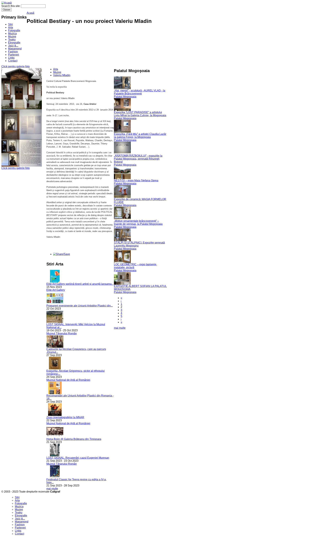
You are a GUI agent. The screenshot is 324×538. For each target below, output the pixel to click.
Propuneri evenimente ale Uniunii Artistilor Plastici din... (79, 305)
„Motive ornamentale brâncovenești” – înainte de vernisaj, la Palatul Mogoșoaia (138, 222)
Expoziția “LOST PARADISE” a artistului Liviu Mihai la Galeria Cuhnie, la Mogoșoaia (140, 114)
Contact (12, 60)
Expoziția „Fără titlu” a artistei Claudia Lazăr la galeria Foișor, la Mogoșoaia (140, 135)
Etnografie (14, 42)
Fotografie (14, 30)
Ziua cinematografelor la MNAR (65, 417)
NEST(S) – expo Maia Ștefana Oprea (136, 180)
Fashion (13, 51)
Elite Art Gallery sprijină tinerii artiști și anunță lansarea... (80, 283)
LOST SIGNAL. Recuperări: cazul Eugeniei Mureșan (77, 457)
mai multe (52, 488)
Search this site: (11, 6)
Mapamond (15, 48)
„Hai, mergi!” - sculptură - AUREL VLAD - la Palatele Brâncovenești (139, 92)
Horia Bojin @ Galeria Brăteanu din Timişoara (73, 439)
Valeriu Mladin (61, 75)
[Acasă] (6, 2)
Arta (10, 27)
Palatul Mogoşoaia (125, 96)
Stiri (10, 24)
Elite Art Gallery (55, 290)
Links (11, 57)
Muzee (12, 36)
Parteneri (13, 54)
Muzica (12, 33)
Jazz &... (13, 45)
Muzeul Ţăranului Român (61, 333)
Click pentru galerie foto (15, 66)
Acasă (30, 12)
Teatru (12, 39)
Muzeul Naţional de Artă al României (68, 379)
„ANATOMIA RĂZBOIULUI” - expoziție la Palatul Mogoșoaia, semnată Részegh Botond (138, 158)
